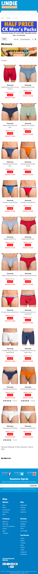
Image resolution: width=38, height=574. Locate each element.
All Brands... (23, 554)
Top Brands (24, 535)
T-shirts (22, 510)
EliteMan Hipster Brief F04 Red (27, 275)
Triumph (22, 543)
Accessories (6, 510)
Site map (5, 524)
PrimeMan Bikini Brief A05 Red (10, 312)
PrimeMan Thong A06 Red (28, 202)
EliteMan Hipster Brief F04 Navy (10, 126)
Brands (9, 18)
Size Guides (23, 531)
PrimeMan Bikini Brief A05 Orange (28, 165)
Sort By (16, 39)
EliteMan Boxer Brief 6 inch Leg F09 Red (10, 88)
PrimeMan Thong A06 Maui (10, 202)
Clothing (22, 507)
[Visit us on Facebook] (6, 472)
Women (5, 502)
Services (23, 519)
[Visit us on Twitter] (19, 472)
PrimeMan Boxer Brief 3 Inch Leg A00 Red (28, 313)
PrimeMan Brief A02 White (10, 428)
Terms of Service (30, 489)
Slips (3, 514)
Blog (3, 531)
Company (6, 519)
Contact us (23, 521)
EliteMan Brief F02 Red (28, 239)
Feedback (5, 533)
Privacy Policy (23, 489)
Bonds (22, 540)
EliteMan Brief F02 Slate (27, 87)
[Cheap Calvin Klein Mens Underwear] (19, 22)
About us (5, 521)
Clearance (23, 512)
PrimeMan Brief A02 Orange (28, 389)
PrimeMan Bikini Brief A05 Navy (10, 165)
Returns (22, 526)
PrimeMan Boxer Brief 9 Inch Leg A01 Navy (28, 351)
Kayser (22, 547)
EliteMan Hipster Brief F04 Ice (10, 275)
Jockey (22, 538)
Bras (3, 505)
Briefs (4, 507)
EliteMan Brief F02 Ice (10, 239)
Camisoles (5, 512)
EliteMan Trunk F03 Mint (27, 125)
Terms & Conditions (8, 526)
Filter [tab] (4, 39)
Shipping (23, 524)
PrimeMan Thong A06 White (28, 428)
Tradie (22, 550)
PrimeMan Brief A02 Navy (10, 389)
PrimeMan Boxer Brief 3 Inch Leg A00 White (10, 351)
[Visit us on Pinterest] (32, 472)
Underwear (23, 505)
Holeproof (23, 552)
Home (2, 18)
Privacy (4, 528)
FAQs (22, 528)
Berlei (22, 545)
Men (22, 502)
